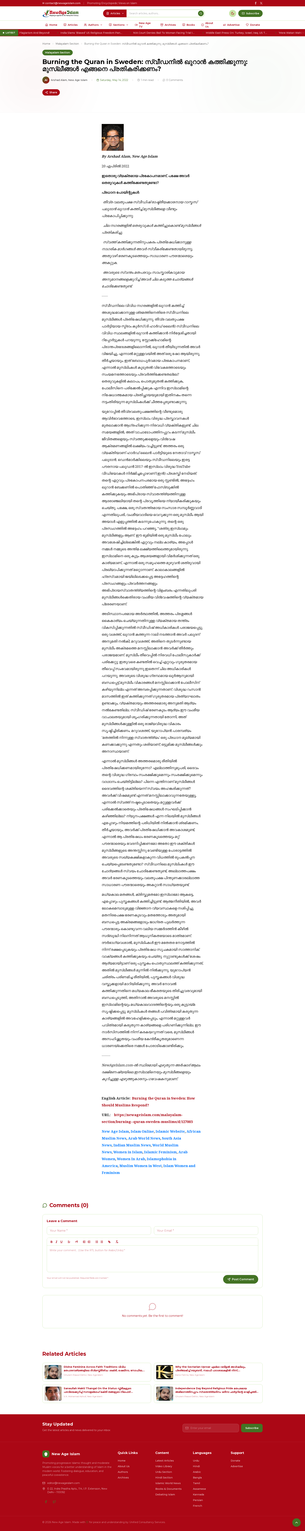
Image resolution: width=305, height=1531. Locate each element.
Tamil (196, 1483)
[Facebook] (45, 1501)
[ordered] (96, 1242)
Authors (123, 1472)
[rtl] (76, 1242)
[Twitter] (54, 1501)
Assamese (199, 1488)
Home (46, 43)
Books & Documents (168, 1488)
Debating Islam (165, 1494)
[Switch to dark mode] (232, 13)
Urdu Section (163, 1472)
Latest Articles (164, 1460)
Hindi (196, 1466)
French (197, 1505)
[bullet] (101, 1242)
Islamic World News (168, 1483)
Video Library (163, 1466)
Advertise (237, 1466)
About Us (124, 1466)
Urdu (196, 1460)
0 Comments (174, 80)
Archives (123, 1477)
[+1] (89, 1242)
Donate (235, 1460)
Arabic (197, 1472)
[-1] (84, 1242)
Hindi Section (164, 1477)
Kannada (198, 1494)
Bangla (197, 1477)
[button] (69, 1242)
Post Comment (243, 1279)
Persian (198, 1500)
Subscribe (251, 1428)
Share (53, 92)
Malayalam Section (67, 43)
